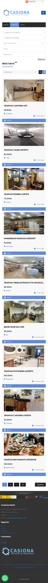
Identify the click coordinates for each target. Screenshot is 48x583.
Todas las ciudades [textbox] (11, 38)
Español (31, 2)
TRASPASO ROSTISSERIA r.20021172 (18, 371)
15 (23, 485)
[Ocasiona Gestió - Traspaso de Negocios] (16, 12)
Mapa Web (30, 567)
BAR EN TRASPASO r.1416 (14, 327)
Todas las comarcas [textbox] (12, 32)
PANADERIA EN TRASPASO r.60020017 (19, 238)
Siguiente (40, 485)
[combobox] (24, 32)
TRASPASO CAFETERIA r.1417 (15, 105)
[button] (5, 578)
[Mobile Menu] (43, 13)
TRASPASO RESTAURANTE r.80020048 (20, 459)
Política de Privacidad (17, 564)
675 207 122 (11, 515)
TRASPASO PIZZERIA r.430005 (16, 194)
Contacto (4, 543)
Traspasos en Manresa (8, 533)
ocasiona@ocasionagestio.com (16, 518)
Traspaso (14, 25)
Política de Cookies (31, 564)
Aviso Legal (5, 564)
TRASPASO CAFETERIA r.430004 (17, 415)
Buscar (42, 59)
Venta (22, 25)
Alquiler (6, 25)
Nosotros (4, 540)
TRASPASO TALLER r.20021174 (16, 150)
